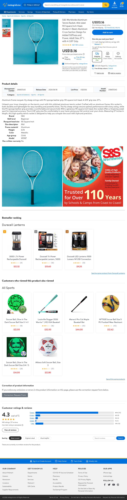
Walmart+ (31, 483)
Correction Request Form (15, 395)
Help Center (62, 461)
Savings (30, 12)
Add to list (100, 73)
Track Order (78, 461)
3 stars (32, 418)
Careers (81, 12)
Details (110, 68)
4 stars (32, 415)
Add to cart (108, 32)
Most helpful (44, 438)
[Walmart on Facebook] (104, 484)
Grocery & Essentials (43, 12)
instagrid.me (83, 63)
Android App (107, 476)
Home (4, 16)
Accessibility (57, 483)
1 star (32, 423)
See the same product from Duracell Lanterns (108, 273)
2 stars (32, 421)
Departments (11, 12)
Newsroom (6, 479)
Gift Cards (31, 486)
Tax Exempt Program (60, 489)
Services (22, 12)
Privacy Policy (83, 476)
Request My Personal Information (85, 484)
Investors (5, 483)
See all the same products (115, 379)
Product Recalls (58, 486)
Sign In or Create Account (42, 461)
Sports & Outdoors (13, 16)
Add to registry (116, 73)
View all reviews (10, 430)
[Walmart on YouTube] (113, 484)
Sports (23, 16)
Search (120, 438)
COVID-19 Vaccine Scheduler (63, 473)
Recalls (55, 479)
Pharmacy (72, 12)
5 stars (32, 413)
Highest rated (30, 438)
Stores (30, 476)
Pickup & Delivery (59, 12)
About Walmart (7, 473)
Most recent (15, 438)
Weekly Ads (93, 461)
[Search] (105, 4)
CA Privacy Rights (84, 479)
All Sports (30, 16)
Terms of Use (82, 473)
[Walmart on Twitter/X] (109, 484)
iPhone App (107, 473)
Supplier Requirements (10, 489)
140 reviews (79, 45)
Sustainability (7, 486)
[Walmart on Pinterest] (118, 484)
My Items (90, 12)
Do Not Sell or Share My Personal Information (86, 489)
